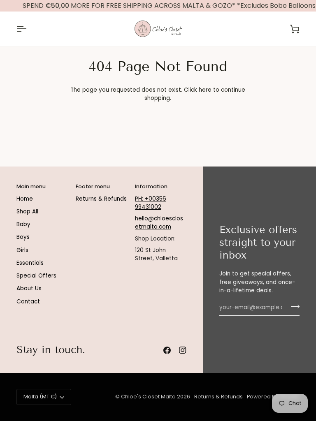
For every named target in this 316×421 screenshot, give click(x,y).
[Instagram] (182, 350)
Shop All (27, 211)
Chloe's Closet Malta (148, 396)
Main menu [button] (31, 186)
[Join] (293, 306)
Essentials (30, 263)
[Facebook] (167, 350)
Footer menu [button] (93, 186)
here (205, 90)
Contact (28, 301)
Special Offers (36, 276)
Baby (23, 224)
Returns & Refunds (101, 199)
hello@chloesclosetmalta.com (159, 223)
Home (24, 199)
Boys (23, 237)
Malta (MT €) (40, 396)
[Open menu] (28, 29)
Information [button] (151, 186)
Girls (22, 250)
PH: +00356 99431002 (150, 203)
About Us (29, 288)
